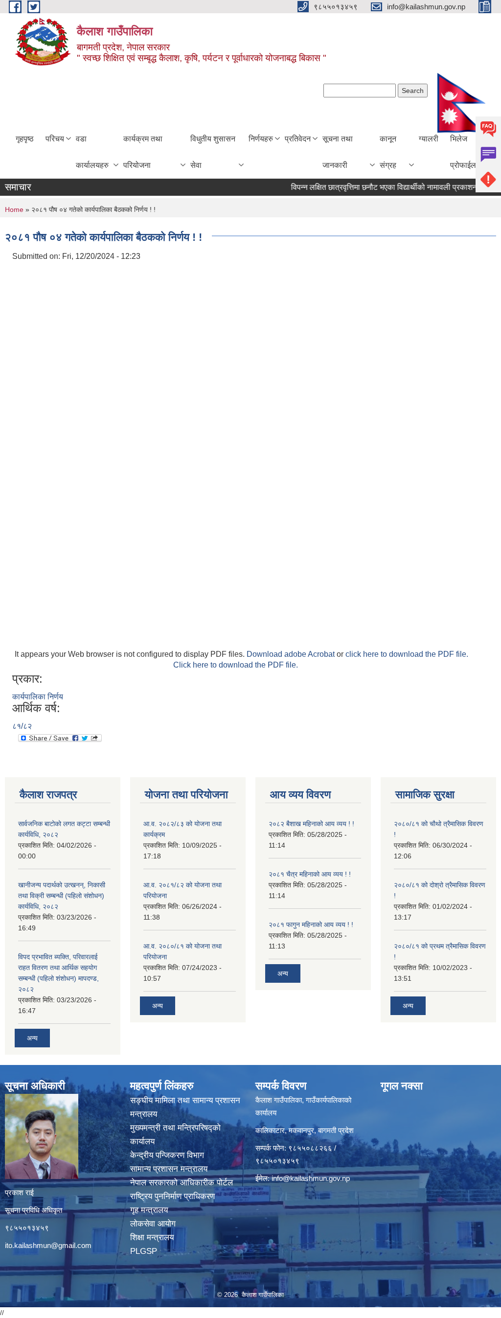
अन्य (32, 1038)
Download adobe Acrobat (292, 654)
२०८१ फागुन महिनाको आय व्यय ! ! (311, 924)
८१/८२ (22, 726)
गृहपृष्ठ (25, 139)
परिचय (55, 139)
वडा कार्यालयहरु (92, 152)
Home (14, 209)
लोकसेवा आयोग (154, 1223)
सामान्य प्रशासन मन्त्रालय (170, 1169)
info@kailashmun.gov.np (311, 1178)
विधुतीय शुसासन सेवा (212, 152)
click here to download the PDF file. (406, 654)
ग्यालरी (428, 139)
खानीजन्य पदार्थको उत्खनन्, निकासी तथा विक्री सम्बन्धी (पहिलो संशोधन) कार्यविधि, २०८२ (61, 895)
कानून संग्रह (388, 152)
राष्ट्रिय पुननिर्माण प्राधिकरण (173, 1196)
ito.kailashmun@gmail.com (48, 1245)
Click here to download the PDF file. (235, 665)
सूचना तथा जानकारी (337, 152)
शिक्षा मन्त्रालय (153, 1237)
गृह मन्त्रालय (150, 1210)
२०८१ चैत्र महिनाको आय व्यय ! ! (310, 874)
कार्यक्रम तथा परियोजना (142, 152)
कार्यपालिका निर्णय (37, 697)
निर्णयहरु (261, 139)
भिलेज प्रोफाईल (463, 152)
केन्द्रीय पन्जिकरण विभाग (168, 1155)
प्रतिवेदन (298, 139)
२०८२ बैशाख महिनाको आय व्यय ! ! (311, 824)
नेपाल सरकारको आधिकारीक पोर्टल (182, 1182)
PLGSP (144, 1251)
